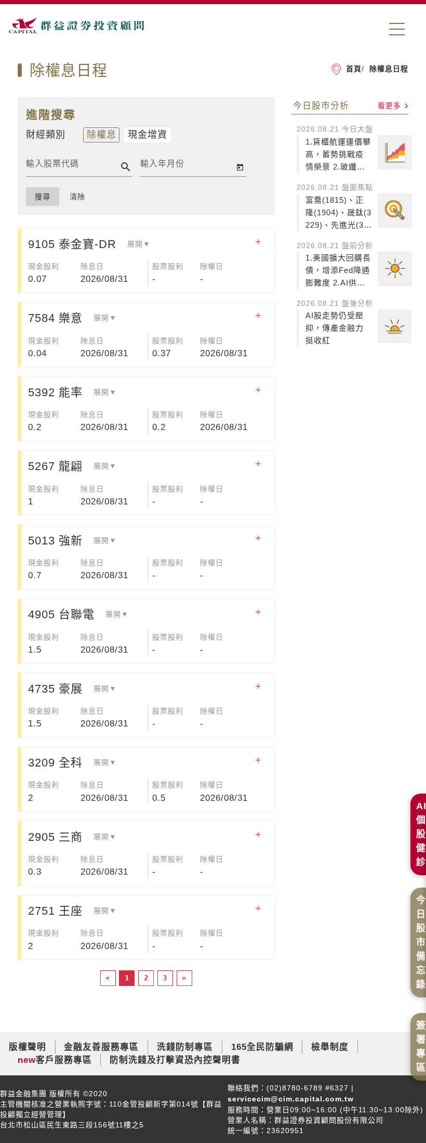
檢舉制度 (330, 1047)
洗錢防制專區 (185, 1047)
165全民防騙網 (262, 1047)
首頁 (354, 68)
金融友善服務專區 (101, 1047)
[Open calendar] (240, 167)
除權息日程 (387, 68)
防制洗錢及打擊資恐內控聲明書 (175, 1060)
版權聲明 (27, 1047)
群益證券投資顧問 (76, 30)
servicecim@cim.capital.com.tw (291, 1099)
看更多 (391, 105)
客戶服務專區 (64, 1060)
